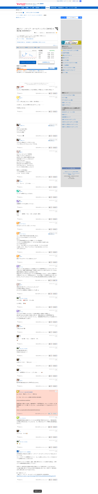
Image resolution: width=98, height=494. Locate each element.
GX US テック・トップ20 (68, 112)
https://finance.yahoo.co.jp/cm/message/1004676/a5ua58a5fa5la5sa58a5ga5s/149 (36, 476)
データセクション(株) (67, 100)
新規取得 (41, 3)
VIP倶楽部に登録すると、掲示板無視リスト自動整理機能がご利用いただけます (31, 42)
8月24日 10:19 (51, 255)
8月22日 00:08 (51, 390)
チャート (22, 47)
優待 (35, 47)
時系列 (26, 47)
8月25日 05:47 (51, 190)
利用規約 (69, 174)
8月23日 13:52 (51, 283)
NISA (66, 7)
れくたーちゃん (22, 223)
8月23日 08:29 (51, 297)
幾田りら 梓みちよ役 (76, 1)
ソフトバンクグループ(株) (69, 67)
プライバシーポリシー (67, 173)
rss (56, 32)
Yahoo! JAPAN (60, 1)
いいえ (55, 93)
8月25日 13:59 (51, 96)
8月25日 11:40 (51, 139)
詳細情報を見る (46, 62)
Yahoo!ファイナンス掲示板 (24, 451)
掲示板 (47, 7)
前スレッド (55, 45)
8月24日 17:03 (51, 222)
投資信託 (37, 7)
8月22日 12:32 (51, 379)
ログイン (35, 4)
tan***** (20, 201)
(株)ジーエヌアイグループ (69, 70)
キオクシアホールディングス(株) (70, 50)
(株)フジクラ (66, 57)
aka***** (20, 191)
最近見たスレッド (19, 17)
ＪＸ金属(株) (66, 65)
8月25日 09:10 (51, 180)
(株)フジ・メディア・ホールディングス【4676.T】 (33, 15)
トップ (18, 7)
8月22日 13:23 (51, 347)
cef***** (20, 256)
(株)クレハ (64, 114)
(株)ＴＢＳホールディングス (69, 119)
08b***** (20, 152)
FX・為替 (32, 7)
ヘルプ (64, 1)
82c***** (20, 87)
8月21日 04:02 (51, 450)
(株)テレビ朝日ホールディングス (70, 124)
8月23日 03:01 (51, 325)
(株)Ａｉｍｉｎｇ (66, 102)
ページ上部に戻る (71, 168)
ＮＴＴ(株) (65, 72)
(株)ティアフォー (66, 105)
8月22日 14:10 (51, 335)
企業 (39, 47)
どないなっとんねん (23, 298)
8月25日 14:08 (51, 86)
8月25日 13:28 (51, 124)
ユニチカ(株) (66, 60)
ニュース (43, 7)
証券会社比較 (53, 7)
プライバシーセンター (76, 173)
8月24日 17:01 (51, 232)
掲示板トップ (19, 9)
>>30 (18, 99)
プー (20, 336)
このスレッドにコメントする (28, 62)
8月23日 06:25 (51, 310)
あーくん (21, 266)
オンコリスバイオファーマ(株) (70, 62)
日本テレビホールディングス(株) (70, 121)
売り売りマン (22, 125)
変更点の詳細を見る (29, 38)
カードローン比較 (73, 7)
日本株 (22, 7)
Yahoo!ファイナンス (68, 171)
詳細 (18, 47)
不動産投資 (60, 7)
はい (50, 93)
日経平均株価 (66, 52)
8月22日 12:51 (51, 369)
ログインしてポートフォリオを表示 (32, 12)
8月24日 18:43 (51, 210)
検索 (80, 1)
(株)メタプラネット (67, 55)
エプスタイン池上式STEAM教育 (26, 392)
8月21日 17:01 (51, 430)
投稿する (37, 491)
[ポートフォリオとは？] (23, 12)
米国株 (27, 7)
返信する (20, 93)
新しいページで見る (20, 38)
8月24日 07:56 (51, 265)
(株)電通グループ (66, 117)
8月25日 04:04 (51, 200)
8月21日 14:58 (51, 440)
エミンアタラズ (22, 418)
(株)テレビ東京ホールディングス (70, 126)
